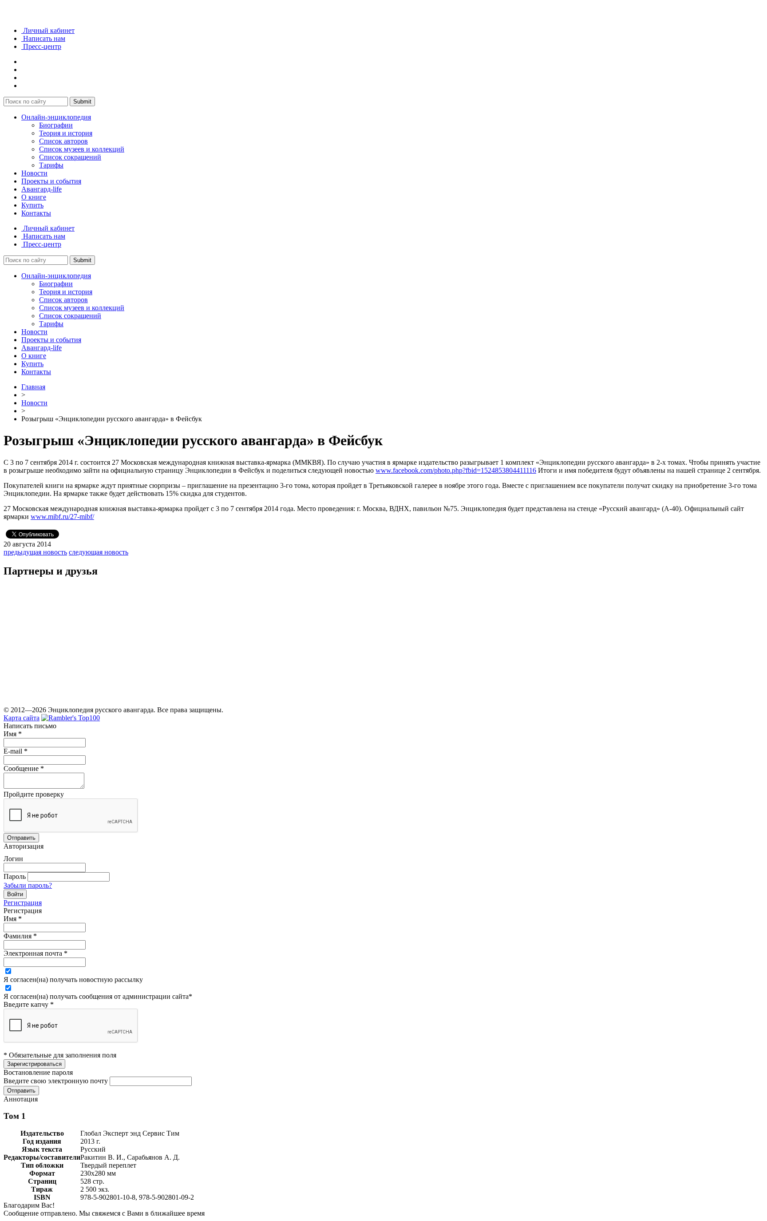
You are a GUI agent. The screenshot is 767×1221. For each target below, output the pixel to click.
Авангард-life (41, 189)
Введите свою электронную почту (56, 1081)
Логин (13, 858)
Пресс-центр (41, 46)
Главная (33, 387)
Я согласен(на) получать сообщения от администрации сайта (98, 996)
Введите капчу (29, 1004)
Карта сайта (22, 718)
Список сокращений (70, 157)
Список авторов (63, 141)
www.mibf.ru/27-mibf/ (62, 516)
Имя (13, 734)
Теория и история (65, 133)
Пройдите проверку (34, 794)
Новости (34, 173)
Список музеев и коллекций (81, 149)
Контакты (36, 213)
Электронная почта (35, 953)
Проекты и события (51, 181)
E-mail (16, 751)
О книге (33, 197)
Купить (32, 205)
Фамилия (20, 936)
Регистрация (23, 902)
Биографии (56, 125)
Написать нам (43, 38)
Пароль (15, 876)
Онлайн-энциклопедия (56, 117)
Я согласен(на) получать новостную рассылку (73, 979)
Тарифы (51, 165)
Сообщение (24, 768)
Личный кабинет (48, 30)
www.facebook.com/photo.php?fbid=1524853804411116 (456, 470)
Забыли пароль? (28, 885)
